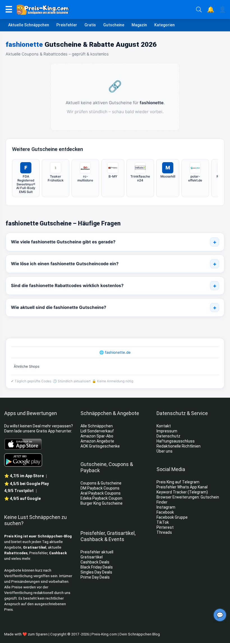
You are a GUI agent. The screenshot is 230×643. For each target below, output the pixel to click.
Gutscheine (113, 25)
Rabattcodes (15, 553)
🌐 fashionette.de (115, 352)
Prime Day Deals (95, 577)
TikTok (163, 522)
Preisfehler (66, 25)
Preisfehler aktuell (97, 552)
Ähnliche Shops (27, 366)
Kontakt (164, 426)
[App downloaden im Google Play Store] (23, 460)
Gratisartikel (34, 547)
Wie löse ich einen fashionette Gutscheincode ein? (65, 263)
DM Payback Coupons (100, 488)
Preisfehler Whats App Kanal (182, 487)
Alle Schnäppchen (97, 426)
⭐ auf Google (22, 498)
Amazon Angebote (97, 441)
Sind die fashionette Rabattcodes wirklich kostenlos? (67, 285)
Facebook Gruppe (172, 517)
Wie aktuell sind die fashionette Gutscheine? (58, 307)
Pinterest (165, 527)
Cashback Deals (95, 562)
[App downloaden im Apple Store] (23, 444)
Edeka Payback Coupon (101, 498)
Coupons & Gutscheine (101, 483)
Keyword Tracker (172, 492)
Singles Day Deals (96, 572)
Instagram (166, 507)
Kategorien (164, 25)
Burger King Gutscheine (102, 503)
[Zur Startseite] (104, 9)
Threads (164, 532)
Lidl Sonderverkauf (97, 431)
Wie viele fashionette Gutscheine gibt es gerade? (63, 241)
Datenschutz (168, 436)
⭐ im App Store (24, 476)
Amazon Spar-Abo (97, 436)
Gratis (90, 25)
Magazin (139, 25)
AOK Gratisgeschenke (100, 446)
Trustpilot (19, 490)
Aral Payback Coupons (101, 493)
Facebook (166, 512)
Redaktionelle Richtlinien (179, 446)
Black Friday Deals (97, 567)
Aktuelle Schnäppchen (28, 25)
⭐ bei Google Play (26, 483)
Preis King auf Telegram (178, 482)
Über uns (165, 451)
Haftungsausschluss (176, 441)
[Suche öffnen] (199, 9)
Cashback (58, 553)
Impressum (167, 431)
